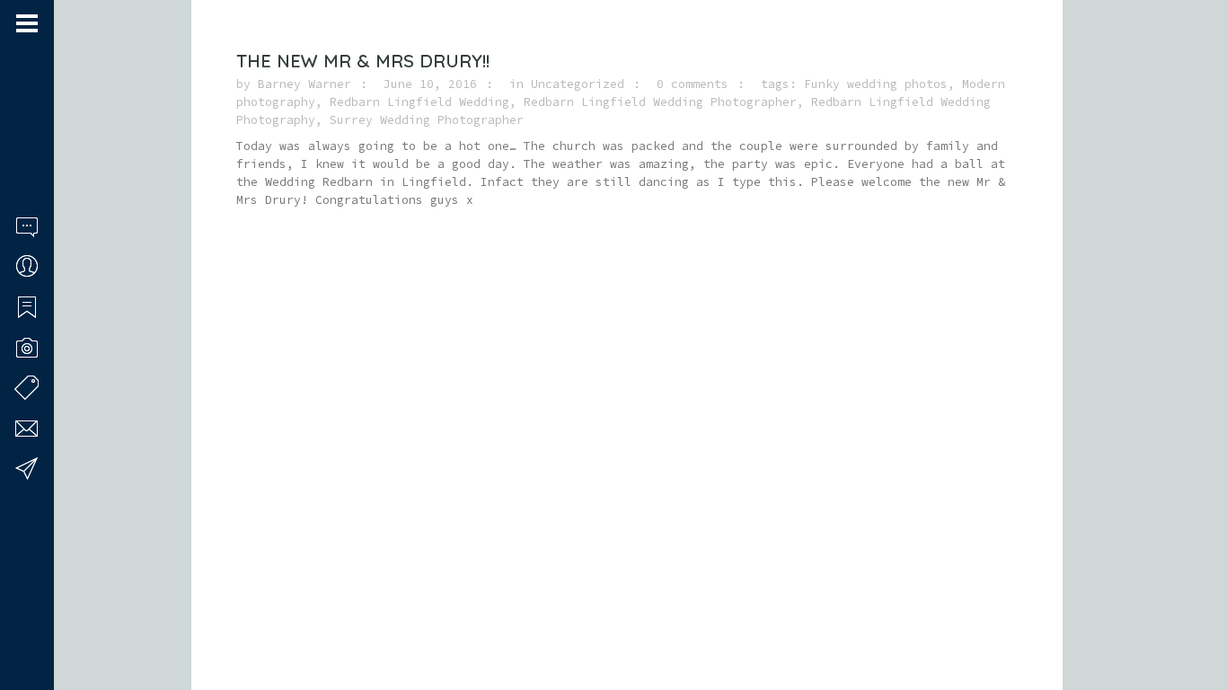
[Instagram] (46, 621)
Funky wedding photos (876, 84)
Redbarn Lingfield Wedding (419, 102)
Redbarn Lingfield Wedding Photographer (660, 102)
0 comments (692, 84)
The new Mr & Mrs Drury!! (363, 60)
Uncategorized (577, 84)
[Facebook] (22, 621)
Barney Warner (304, 84)
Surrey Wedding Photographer (427, 120)
